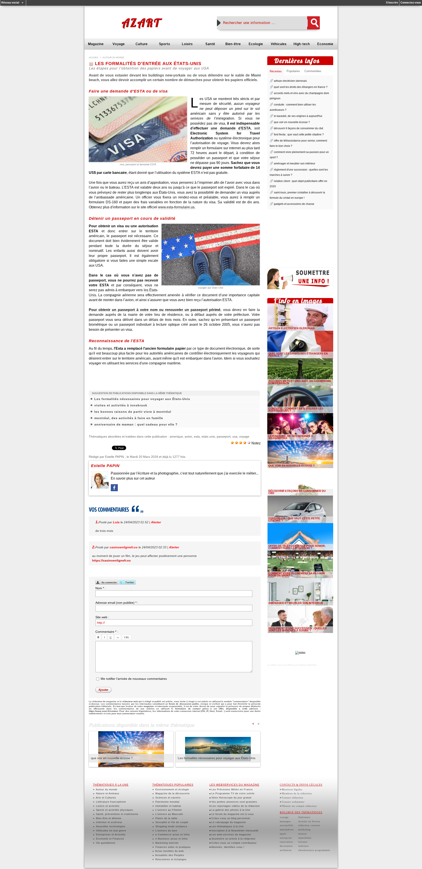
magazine (149, 706)
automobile (286, 825)
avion (188, 436)
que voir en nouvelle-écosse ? (112, 758)
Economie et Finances (109, 838)
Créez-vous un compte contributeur (234, 843)
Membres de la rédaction (297, 793)
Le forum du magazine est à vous (232, 814)
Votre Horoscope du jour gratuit (231, 797)
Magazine (96, 44)
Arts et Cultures (105, 797)
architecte (286, 850)
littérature (304, 817)
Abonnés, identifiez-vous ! (227, 847)
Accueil (93, 57)
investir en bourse (309, 821)
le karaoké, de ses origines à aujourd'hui (298, 116)
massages (285, 821)
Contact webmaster (293, 801)
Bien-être (233, 44)
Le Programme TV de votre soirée (233, 793)
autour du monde (113, 57)
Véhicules (279, 44)
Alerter (156, 522)
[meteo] (300, 652)
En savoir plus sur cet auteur (133, 478)
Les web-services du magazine (231, 834)
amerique (176, 436)
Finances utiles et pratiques (173, 847)
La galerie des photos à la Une (230, 810)
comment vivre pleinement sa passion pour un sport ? (296, 574)
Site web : (102, 617)
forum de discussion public (184, 704)
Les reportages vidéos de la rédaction (235, 806)
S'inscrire (392, 2)
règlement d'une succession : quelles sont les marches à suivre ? (297, 629)
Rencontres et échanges (171, 859)
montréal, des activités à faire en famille (128, 418)
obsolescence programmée (314, 850)
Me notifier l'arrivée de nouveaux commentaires (134, 678)
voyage (244, 436)
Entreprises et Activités (110, 834)
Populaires (293, 71)
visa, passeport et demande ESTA (138, 164)
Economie (325, 44)
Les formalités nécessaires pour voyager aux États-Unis (142, 399)
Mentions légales (292, 789)
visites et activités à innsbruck (120, 405)
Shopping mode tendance (171, 826)
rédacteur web (130, 701)
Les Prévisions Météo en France (232, 789)
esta (197, 436)
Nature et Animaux (107, 793)
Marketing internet (166, 843)
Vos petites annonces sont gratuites (234, 801)
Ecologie (256, 44)
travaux (302, 841)
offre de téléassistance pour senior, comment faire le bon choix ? (297, 547)
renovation (286, 841)
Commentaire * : (106, 631)
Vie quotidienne (105, 843)
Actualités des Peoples (169, 855)
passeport (224, 436)
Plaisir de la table (166, 818)
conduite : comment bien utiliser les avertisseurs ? (295, 409)
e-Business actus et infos (171, 838)
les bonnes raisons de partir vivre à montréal (132, 411)
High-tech (301, 44)
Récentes (276, 71)
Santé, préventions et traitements (116, 814)
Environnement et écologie (172, 789)
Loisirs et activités (107, 806)
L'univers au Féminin (168, 810)
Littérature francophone (110, 801)
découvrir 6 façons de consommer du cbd (298, 128)
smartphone (287, 829)
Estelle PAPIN (114, 456)
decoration (286, 846)
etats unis (208, 436)
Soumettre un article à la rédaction (233, 838)
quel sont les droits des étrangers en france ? (300, 87)
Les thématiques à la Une (227, 826)
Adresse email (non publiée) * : (116, 602)
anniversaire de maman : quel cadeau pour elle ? (136, 424)
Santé (210, 44)
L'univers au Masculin (169, 814)
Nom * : (100, 588)
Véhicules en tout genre (110, 830)
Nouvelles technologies (110, 826)
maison (302, 833)
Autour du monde (106, 789)
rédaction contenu (309, 825)
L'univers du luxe (166, 830)
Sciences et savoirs (168, 797)
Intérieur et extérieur (108, 822)
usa (234, 436)
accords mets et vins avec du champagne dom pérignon (299, 382)
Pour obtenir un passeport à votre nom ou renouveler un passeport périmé (154, 310)
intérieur (303, 846)
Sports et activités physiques (114, 810)
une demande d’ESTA (231, 128)
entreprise (286, 837)
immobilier (305, 837)
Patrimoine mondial (167, 801)
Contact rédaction (292, 797)
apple (283, 833)
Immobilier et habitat (168, 806)
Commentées (312, 71)
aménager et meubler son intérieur (294, 163)
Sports (164, 44)
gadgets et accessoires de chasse (294, 203)
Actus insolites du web (169, 851)
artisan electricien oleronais (290, 80)
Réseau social (10, 2)
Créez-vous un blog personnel (230, 818)
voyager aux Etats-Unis (210, 287)
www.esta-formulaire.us (176, 207)
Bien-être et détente (108, 818)
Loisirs (187, 44)
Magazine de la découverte (172, 793)
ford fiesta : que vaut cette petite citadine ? (299, 134)
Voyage (119, 44)
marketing (304, 829)
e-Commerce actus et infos (172, 834)
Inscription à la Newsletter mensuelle (234, 830)
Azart (141, 23)
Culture (142, 44)
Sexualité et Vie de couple (171, 822)
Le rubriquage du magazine (228, 822)
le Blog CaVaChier (307, 665)
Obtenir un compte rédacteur (299, 806)
